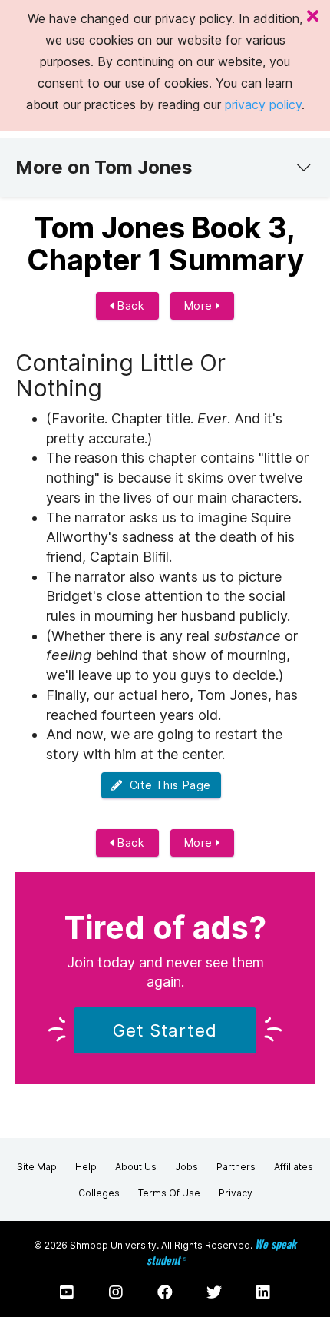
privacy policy (263, 104)
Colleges (99, 1193)
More (200, 305)
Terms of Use (169, 1193)
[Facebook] (165, 1292)
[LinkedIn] (263, 1292)
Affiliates (293, 1167)
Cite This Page (167, 784)
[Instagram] (116, 1292)
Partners (236, 1167)
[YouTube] (67, 1292)
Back (129, 305)
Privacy (235, 1193)
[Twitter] (214, 1292)
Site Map (37, 1167)
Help (86, 1167)
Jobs (186, 1167)
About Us (136, 1167)
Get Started (165, 1030)
